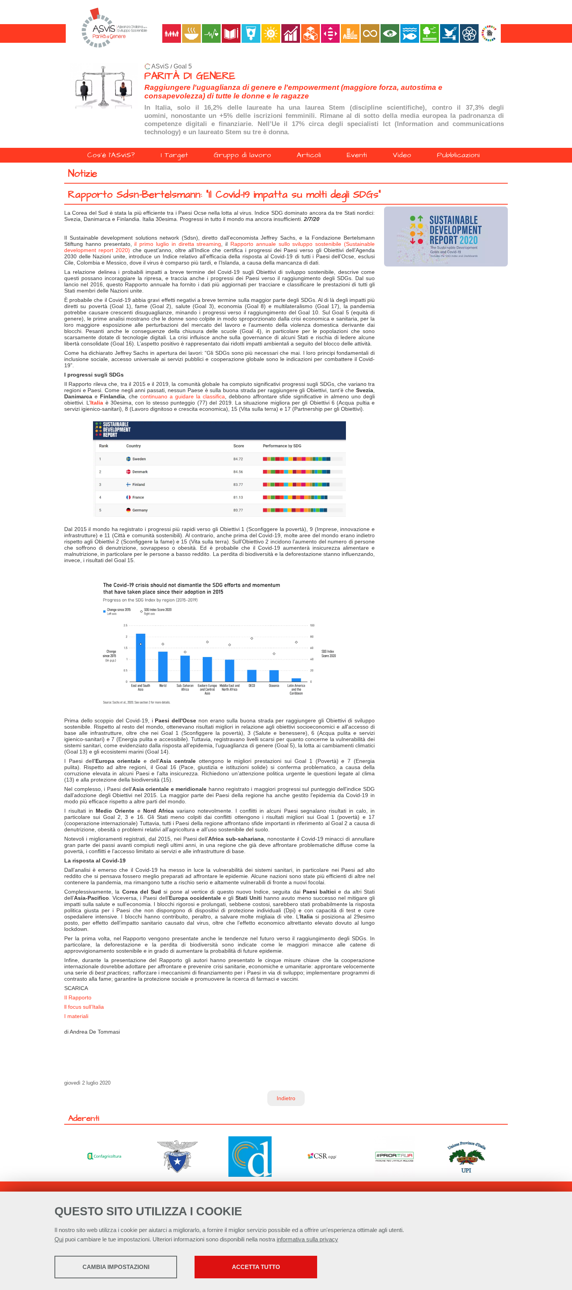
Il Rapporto (77, 997)
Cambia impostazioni (115, 1267)
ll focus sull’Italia (84, 1007)
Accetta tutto (256, 1267)
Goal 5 (183, 66)
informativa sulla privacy (307, 1239)
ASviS (160, 66)
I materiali (76, 1016)
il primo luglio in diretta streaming (177, 244)
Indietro (286, 1098)
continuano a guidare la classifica (182, 396)
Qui (58, 1239)
